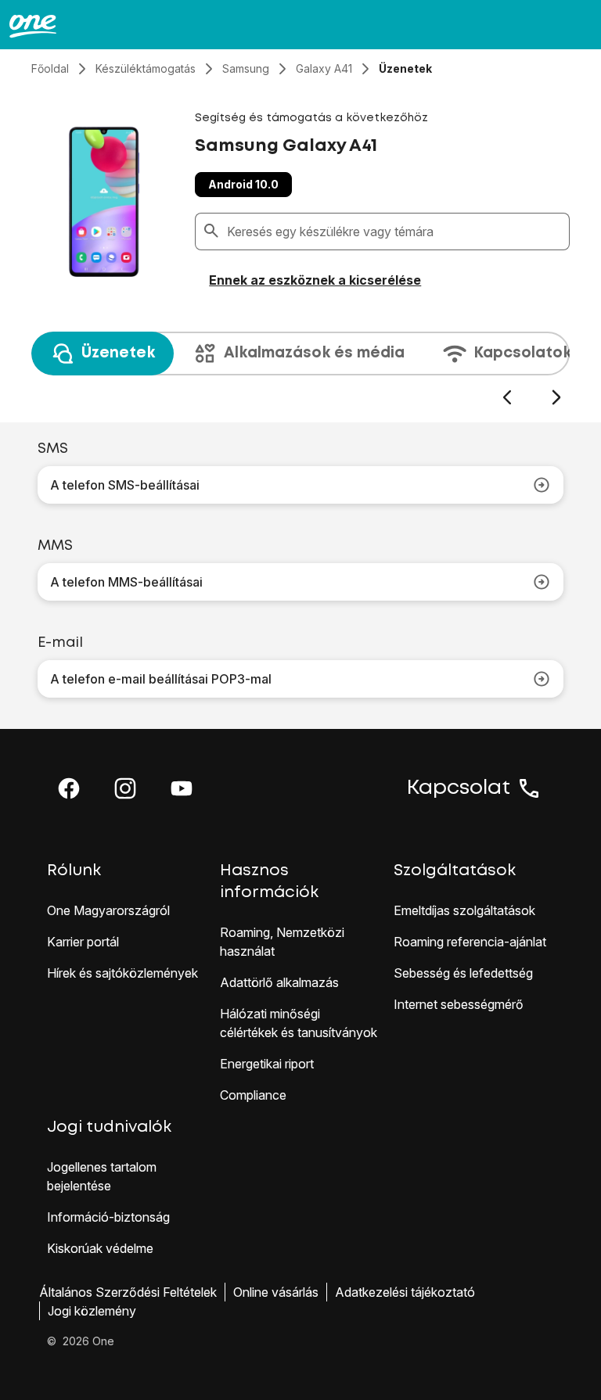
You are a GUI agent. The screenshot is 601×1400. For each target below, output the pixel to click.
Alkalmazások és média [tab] (314, 353)
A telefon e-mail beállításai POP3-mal (161, 679)
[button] (69, 788)
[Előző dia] (506, 397)
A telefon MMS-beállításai (126, 582)
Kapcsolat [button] (458, 788)
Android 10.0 (243, 184)
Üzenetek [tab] (118, 353)
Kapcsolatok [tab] (522, 353)
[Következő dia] (556, 397)
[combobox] (395, 231)
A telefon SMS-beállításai (125, 485)
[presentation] (300, 369)
